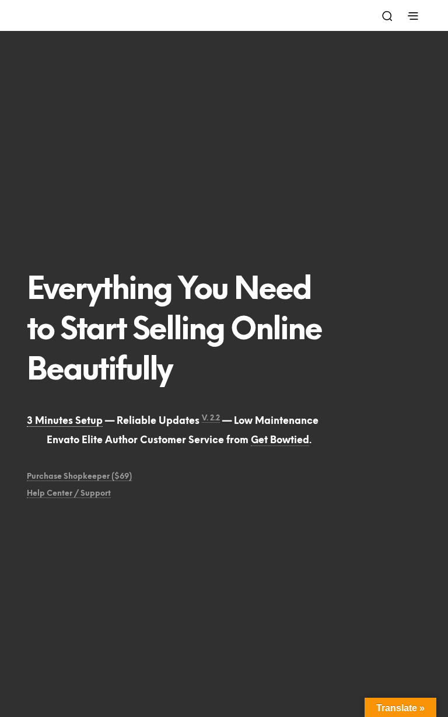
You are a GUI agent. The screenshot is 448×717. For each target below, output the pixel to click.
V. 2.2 (211, 418)
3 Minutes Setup (65, 421)
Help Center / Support (69, 493)
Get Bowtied (280, 440)
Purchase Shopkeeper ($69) (79, 477)
